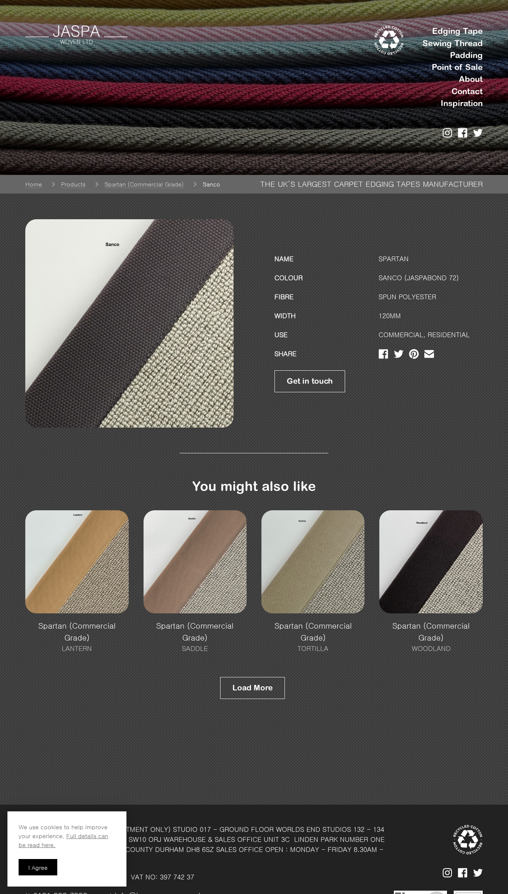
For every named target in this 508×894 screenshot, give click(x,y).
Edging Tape (457, 31)
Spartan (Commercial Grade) (144, 184)
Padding (466, 55)
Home (33, 184)
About (471, 79)
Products (73, 184)
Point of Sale (457, 67)
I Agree (38, 868)
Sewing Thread (452, 43)
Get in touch (310, 381)
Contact (467, 91)
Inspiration (462, 103)
